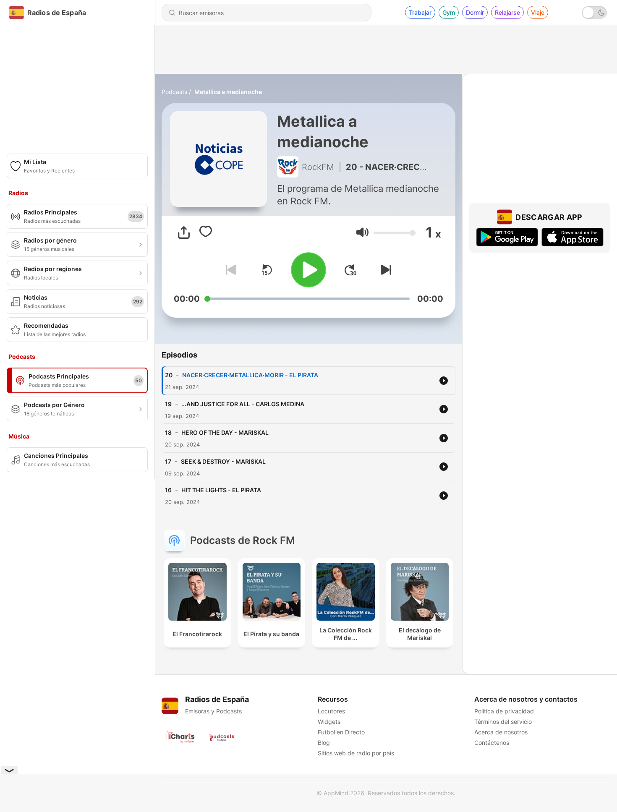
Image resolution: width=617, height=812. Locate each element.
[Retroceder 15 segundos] (266, 270)
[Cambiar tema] (594, 12)
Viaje (537, 12)
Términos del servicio (503, 721)
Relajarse (507, 12)
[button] (362, 232)
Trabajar (420, 12)
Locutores (331, 711)
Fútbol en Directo (341, 732)
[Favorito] (205, 232)
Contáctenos (491, 742)
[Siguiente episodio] (384, 270)
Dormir (475, 12)
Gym (448, 12)
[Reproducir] (308, 269)
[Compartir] (184, 232)
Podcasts (174, 91)
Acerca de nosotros (501, 732)
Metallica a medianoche (228, 91)
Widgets (329, 721)
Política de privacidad (504, 711)
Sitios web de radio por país (356, 753)
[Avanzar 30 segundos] (350, 270)
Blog (324, 742)
